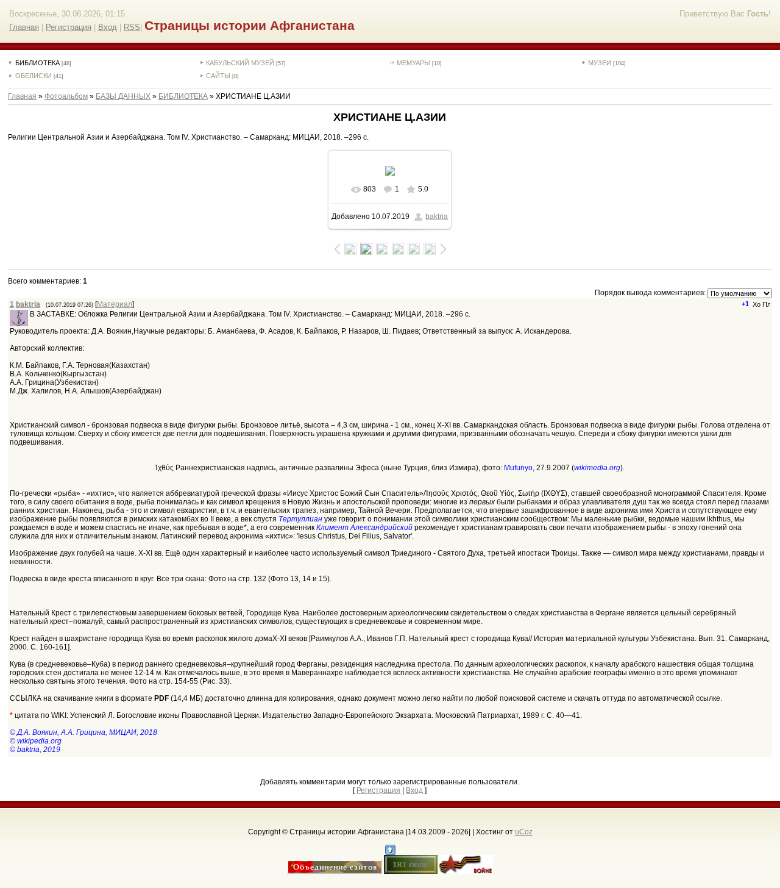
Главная (24, 27)
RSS (132, 27)
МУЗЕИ (599, 62)
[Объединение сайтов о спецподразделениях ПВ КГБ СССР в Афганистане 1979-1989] (334, 871)
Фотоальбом (66, 96)
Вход (107, 27)
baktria (436, 216)
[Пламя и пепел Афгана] (466, 871)
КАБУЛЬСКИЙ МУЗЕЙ (240, 62)
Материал (114, 304)
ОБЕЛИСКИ (33, 75)
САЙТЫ (218, 75)
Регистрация (68, 27)
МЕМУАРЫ (413, 62)
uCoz (524, 832)
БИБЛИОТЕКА (37, 62)
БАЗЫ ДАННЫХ (123, 96)
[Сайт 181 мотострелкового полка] (411, 871)
